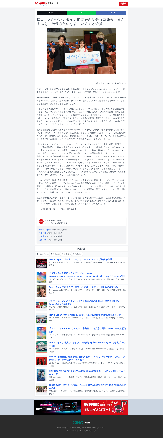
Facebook (111, 13)
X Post (51, 13)
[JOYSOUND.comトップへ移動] (123, 4)
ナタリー (46, 5)
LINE (81, 13)
